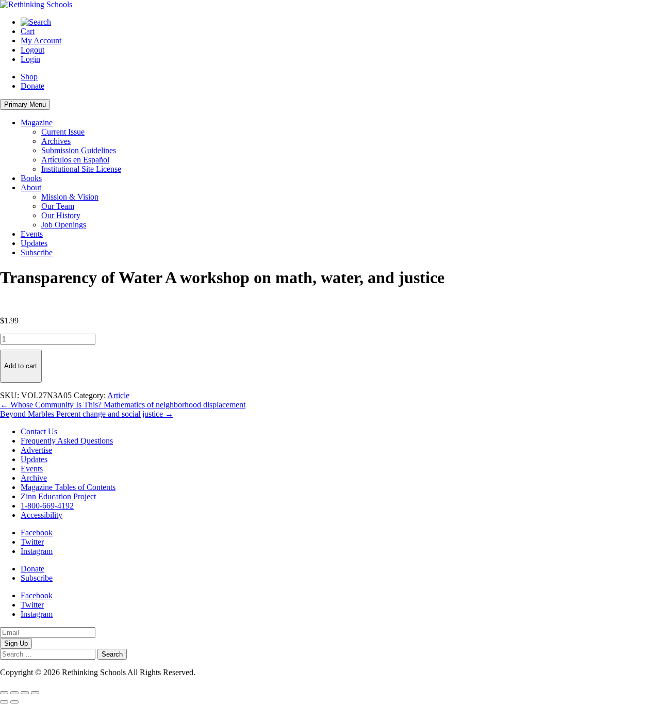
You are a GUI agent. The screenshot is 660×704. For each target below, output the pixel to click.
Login (30, 59)
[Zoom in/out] (4, 692)
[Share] (25, 692)
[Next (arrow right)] (14, 701)
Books (31, 178)
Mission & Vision (69, 196)
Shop (29, 76)
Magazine (37, 122)
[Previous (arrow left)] (4, 701)
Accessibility (41, 515)
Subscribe (37, 252)
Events (32, 234)
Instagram (37, 551)
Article (118, 395)
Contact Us (39, 431)
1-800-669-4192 (47, 505)
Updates (34, 243)
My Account (41, 40)
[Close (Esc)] (35, 692)
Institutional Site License (81, 169)
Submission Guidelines (78, 150)
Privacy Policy (221, 672)
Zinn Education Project (58, 496)
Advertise (36, 450)
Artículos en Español (75, 159)
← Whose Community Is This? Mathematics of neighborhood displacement (122, 404)
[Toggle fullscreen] (14, 692)
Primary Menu (25, 104)
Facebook (37, 532)
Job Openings (63, 224)
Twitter (32, 541)
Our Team (57, 206)
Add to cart (20, 366)
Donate (32, 85)
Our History (60, 215)
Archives (56, 141)
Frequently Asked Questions (67, 440)
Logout (32, 49)
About (31, 187)
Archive (34, 477)
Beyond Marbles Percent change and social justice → (86, 414)
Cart (28, 31)
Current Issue (63, 131)
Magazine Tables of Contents (68, 487)
